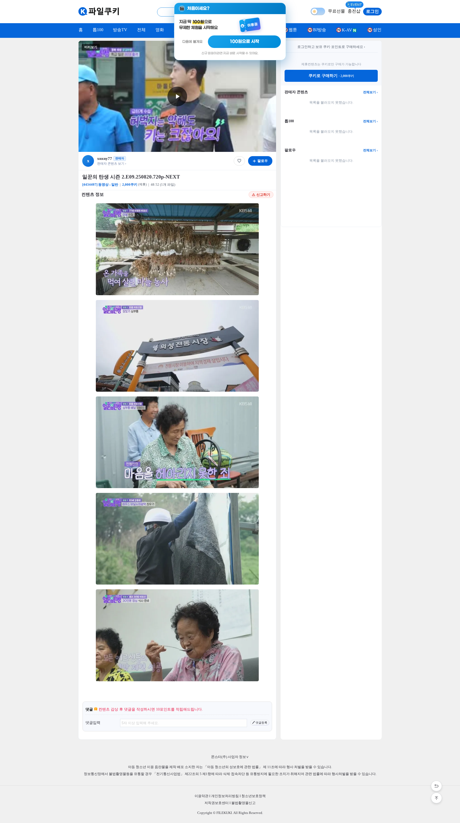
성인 (377, 29)
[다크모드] (318, 11)
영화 (159, 29)
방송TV (120, 29)
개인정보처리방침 (225, 796)
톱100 (98, 29)
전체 (141, 29)
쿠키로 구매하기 (331, 76)
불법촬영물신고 (243, 803)
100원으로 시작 (244, 41)
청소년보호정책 (253, 796)
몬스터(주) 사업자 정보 (230, 757)
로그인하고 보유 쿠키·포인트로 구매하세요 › (331, 47)
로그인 (372, 11)
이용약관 (201, 796)
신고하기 (263, 195)
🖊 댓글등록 (259, 722)
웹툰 (293, 29)
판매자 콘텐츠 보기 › (111, 163)
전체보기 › (370, 92)
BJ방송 (319, 29)
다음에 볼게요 (192, 42)
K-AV (347, 30)
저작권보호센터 (216, 803)
